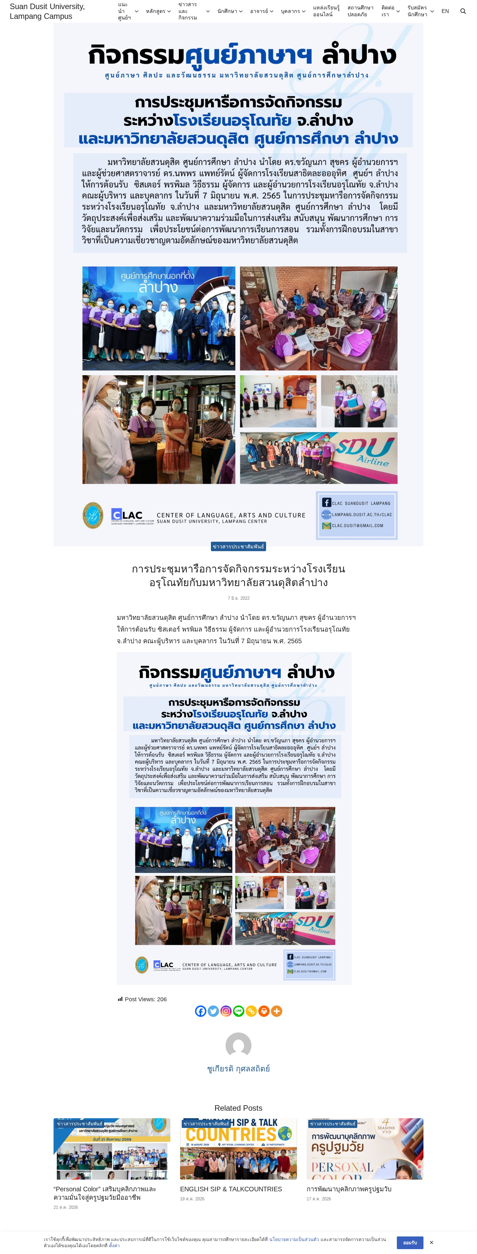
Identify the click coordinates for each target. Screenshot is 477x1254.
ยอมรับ (410, 1242)
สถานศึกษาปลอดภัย (360, 11)
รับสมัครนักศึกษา (417, 11)
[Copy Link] (251, 1011)
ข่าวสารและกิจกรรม (187, 11)
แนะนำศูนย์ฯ (124, 11)
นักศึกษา (227, 11)
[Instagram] (226, 1011)
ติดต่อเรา (388, 11)
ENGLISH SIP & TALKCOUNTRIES (231, 1189)
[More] (276, 1011)
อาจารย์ (259, 11)
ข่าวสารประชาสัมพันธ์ (238, 546)
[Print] (264, 1011)
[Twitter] (213, 1011)
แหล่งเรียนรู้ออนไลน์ (326, 11)
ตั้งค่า (114, 1245)
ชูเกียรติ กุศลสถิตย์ (238, 1068)
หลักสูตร (155, 11)
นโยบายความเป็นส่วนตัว (294, 1239)
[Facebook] (200, 1011)
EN (445, 11)
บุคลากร (290, 11)
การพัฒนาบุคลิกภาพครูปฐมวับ (349, 1189)
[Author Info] (238, 1056)
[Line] (238, 1011)
